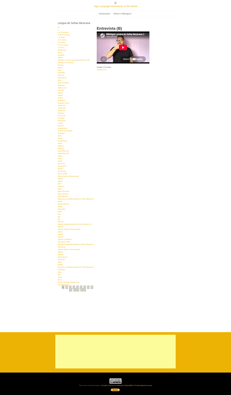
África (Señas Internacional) (68, 176)
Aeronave (61, 163)
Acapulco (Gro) (63, 103)
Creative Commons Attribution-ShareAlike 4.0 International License (126, 385)
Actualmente (62, 141)
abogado (61, 55)
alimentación (62, 257)
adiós (60, 143)
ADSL (60, 158)
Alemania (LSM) (64, 242)
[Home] (115, 3)
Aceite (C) (61, 110)
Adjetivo (61, 146)
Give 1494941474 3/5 (102, 65)
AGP (59, 184)
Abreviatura (62, 78)
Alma (60, 262)
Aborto (60, 57)
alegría (60, 234)
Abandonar (62, 50)
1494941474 (101, 70)
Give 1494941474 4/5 (104, 65)
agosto (60, 181)
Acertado (61, 118)
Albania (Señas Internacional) (69, 229)
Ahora (60, 211)
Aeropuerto (62, 166)
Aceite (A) (61, 105)
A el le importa (63, 32)
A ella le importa (64, 35)
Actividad (61, 133)
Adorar (60, 156)
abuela (60, 93)
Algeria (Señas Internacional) (69, 249)
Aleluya (60, 237)
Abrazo (60, 68)
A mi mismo (62, 40)
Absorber (61, 85)
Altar (59, 272)
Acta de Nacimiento (65, 131)
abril (59, 80)
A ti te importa (63, 45)
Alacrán (61, 222)
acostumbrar (62, 128)
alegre (60, 232)
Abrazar (61, 65)
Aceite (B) (61, 108)
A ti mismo (62, 42)
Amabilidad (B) (63, 285)
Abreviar (61, 75)
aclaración (62, 121)
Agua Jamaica (63, 194)
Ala (59, 219)
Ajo (59, 217)
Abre (59, 70)
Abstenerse (62, 88)
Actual (60, 138)
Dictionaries (104, 14)
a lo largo (61, 37)
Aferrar (60, 169)
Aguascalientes (63, 204)
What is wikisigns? (122, 14)
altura (60, 277)
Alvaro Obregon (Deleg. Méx (69, 282)
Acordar (61, 126)
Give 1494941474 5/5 (106, 65)
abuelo (60, 95)
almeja (60, 264)
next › (76, 290)
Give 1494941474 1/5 (98, 65)
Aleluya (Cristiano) (65, 239)
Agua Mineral (63, 196)
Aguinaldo (61, 209)
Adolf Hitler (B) (63, 153)
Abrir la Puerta (63, 83)
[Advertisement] (115, 311)
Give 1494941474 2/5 (100, 65)
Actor (60, 136)
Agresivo (61, 186)
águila (60, 206)
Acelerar (61, 113)
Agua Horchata (63, 191)
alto (59, 275)
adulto (60, 161)
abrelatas (61, 73)
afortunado (62, 171)
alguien (60, 252)
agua (60, 189)
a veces (61, 47)
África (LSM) (62, 174)
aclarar (60, 123)
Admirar (61, 148)
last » (83, 290)
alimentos (61, 259)
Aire (59, 214)
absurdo (61, 90)
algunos (61, 254)
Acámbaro (62, 100)
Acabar (60, 98)
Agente (60, 179)
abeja (60, 52)
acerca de (61, 116)
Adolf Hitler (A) (63, 151)
